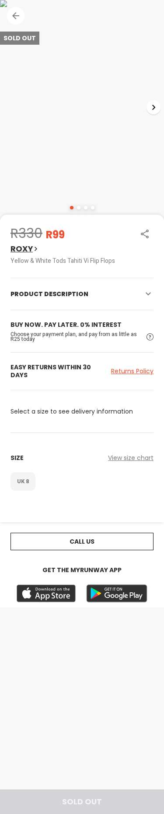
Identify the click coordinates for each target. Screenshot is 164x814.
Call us (82, 541)
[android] (116, 593)
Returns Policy (132, 371)
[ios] (46, 593)
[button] (15, 16)
